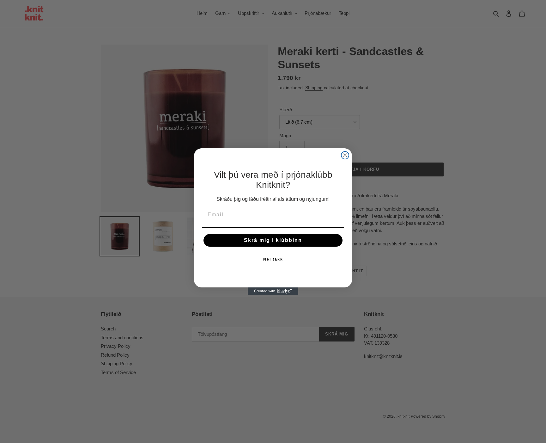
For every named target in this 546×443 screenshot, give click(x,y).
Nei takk (273, 259)
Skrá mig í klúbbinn (273, 240)
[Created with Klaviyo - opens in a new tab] (273, 291)
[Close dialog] (345, 155)
